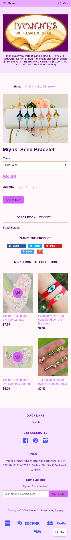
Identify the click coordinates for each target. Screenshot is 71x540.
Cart (65, 3)
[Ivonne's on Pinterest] (35, 441)
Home (17, 86)
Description (26, 217)
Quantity (8, 186)
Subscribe (58, 494)
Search (35, 422)
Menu (11, 3)
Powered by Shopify (51, 510)
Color (6, 158)
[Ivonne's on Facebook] (25, 441)
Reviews (45, 217)
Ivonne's (34, 510)
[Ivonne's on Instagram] (45, 441)
